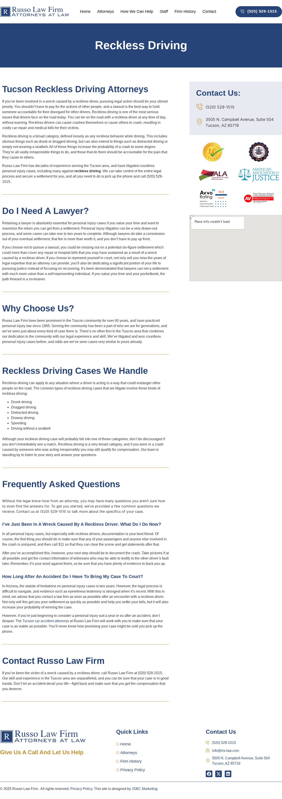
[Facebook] (209, 774)
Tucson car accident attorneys (45, 621)
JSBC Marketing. (145, 789)
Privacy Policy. (81, 789)
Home (85, 11)
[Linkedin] (228, 774)
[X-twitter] (218, 774)
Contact (209, 11)
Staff (164, 11)
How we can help (137, 11)
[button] (259, 11)
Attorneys (105, 11)
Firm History (185, 11)
